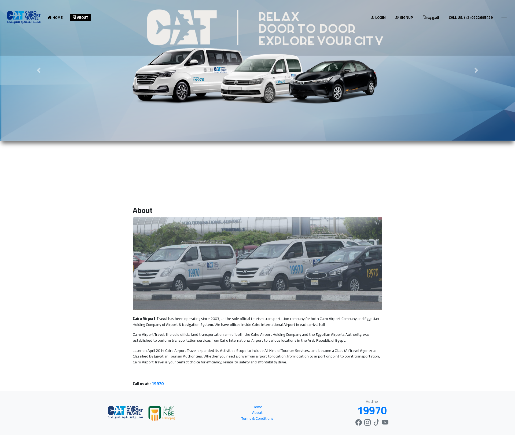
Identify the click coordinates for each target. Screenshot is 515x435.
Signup (406, 17)
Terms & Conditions (257, 418)
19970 (158, 383)
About (82, 17)
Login (380, 17)
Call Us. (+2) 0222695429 (471, 17)
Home (57, 17)
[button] (38, 70)
